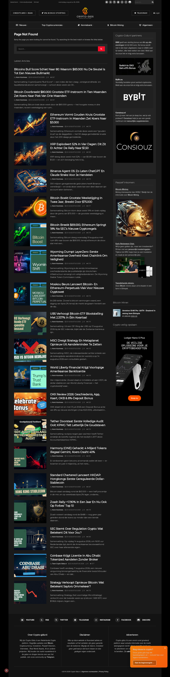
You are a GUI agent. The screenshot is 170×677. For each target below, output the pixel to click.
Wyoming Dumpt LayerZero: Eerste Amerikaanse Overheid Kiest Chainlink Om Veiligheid (78, 255)
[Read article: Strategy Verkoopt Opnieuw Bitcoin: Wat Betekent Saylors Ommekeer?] (30, 592)
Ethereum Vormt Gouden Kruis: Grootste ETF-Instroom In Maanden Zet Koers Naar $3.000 (78, 118)
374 (89, 263)
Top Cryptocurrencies (52, 25)
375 (89, 179)
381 (89, 456)
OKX (117, 42)
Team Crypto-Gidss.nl (59, 563)
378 (89, 510)
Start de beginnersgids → (144, 663)
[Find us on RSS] (110, 2)
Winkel (36, 2)
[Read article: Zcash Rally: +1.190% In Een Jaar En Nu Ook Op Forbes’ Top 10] (30, 511)
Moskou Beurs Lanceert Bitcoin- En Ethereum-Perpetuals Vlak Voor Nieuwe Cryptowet (77, 288)
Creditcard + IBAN (23, 13)
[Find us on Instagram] (122, 2)
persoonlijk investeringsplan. (139, 249)
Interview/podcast (26, 2)
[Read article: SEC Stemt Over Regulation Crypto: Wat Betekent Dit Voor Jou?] (30, 538)
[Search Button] (152, 2)
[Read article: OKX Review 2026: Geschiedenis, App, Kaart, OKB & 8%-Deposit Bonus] (30, 404)
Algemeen (147, 25)
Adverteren (14, 2)
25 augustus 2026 (37, 100)
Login (157, 13)
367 (53, 77)
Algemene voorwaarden (90, 671)
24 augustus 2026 (73, 126)
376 (89, 126)
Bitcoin (122, 285)
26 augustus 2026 (37, 77)
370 (89, 321)
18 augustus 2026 (73, 296)
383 (89, 537)
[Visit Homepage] (85, 13)
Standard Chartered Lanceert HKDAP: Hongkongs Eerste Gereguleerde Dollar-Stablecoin (77, 478)
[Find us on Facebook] (126, 2)
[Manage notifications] (6, 671)
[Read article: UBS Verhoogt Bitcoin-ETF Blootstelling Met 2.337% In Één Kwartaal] (30, 323)
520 (89, 402)
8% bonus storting (54, 13)
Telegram (142, 13)
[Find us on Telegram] (118, 2)
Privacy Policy (103, 671)
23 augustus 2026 (73, 179)
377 (89, 206)
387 (89, 487)
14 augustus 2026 (73, 456)
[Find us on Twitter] (114, 2)
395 (89, 152)
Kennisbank (86, 25)
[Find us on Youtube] (106, 2)
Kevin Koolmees (21, 77)
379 (89, 375)
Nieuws (22, 25)
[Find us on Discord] (129, 2)
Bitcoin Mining (117, 25)
